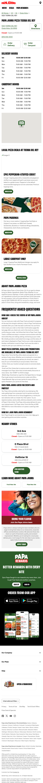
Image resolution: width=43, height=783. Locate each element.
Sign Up (16, 584)
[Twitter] (8, 716)
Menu (4, 8)
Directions (35, 28)
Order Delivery (11, 44)
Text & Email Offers (33, 706)
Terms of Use (13, 706)
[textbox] (21, 333)
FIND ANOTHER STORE (19, 470)
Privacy (4, 706)
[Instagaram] (16, 716)
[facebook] (4, 716)
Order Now (8, 191)
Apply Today (21, 544)
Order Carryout (31, 44)
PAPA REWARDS (22, 8)
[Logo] (9, 2)
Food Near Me (11, 484)
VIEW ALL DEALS (21, 278)
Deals (11, 8)
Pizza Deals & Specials (9, 710)
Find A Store (40, 3)
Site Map (22, 706)
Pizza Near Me (31, 484)
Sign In (26, 584)
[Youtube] (12, 716)
